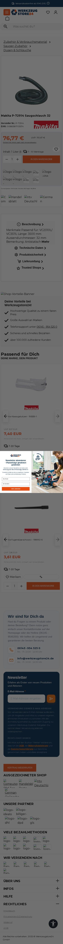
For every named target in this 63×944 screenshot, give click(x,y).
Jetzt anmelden (15, 489)
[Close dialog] (62, 452)
